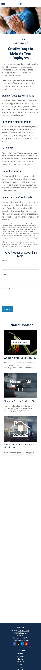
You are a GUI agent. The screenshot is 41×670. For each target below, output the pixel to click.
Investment (20, 656)
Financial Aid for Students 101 (20, 401)
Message (6, 288)
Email (4, 274)
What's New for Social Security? (20, 357)
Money (20, 667)
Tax (20, 664)
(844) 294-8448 (23, 631)
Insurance (20, 662)
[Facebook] (14, 643)
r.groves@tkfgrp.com (20, 640)
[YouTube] (26, 643)
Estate (20, 659)
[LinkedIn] (22, 643)
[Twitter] (18, 643)
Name (4, 260)
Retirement (20, 653)
